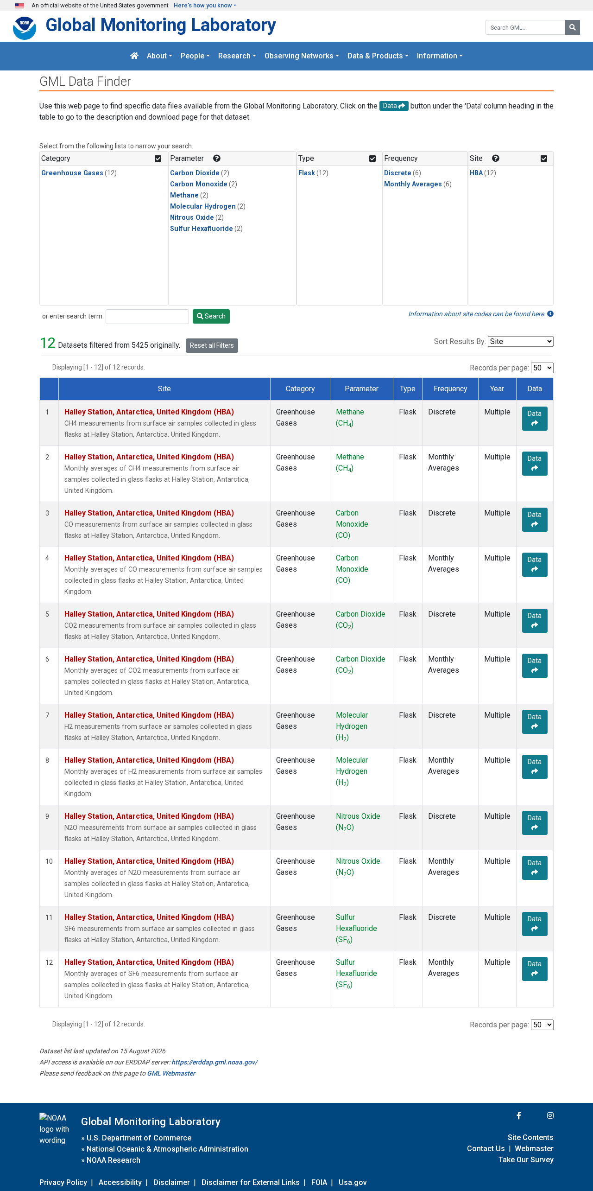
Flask (306, 173)
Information (437, 56)
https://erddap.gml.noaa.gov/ (214, 1062)
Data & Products (375, 56)
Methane (184, 195)
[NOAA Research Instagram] (538, 1115)
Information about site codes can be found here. (477, 314)
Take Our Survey (526, 1159)
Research (234, 56)
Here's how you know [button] (203, 5)
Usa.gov (353, 1182)
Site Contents (531, 1137)
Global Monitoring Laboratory (160, 24)
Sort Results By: (460, 341)
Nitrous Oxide (192, 218)
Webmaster (534, 1148)
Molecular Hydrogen (203, 206)
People (192, 56)
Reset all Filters (212, 345)
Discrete (397, 173)
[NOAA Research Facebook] (506, 1115)
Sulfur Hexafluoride (201, 229)
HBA (476, 173)
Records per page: (499, 367)
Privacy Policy (63, 1182)
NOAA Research (113, 1160)
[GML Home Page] (134, 56)
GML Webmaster (171, 1073)
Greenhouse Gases (72, 173)
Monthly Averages (413, 184)
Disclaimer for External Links (251, 1182)
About (157, 56)
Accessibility (120, 1182)
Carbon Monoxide (198, 184)
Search (214, 316)
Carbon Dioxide (195, 173)
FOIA (319, 1182)
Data (535, 413)
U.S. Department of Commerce (139, 1138)
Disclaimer (171, 1182)
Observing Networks (299, 56)
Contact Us (486, 1148)
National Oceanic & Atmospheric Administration (167, 1149)
